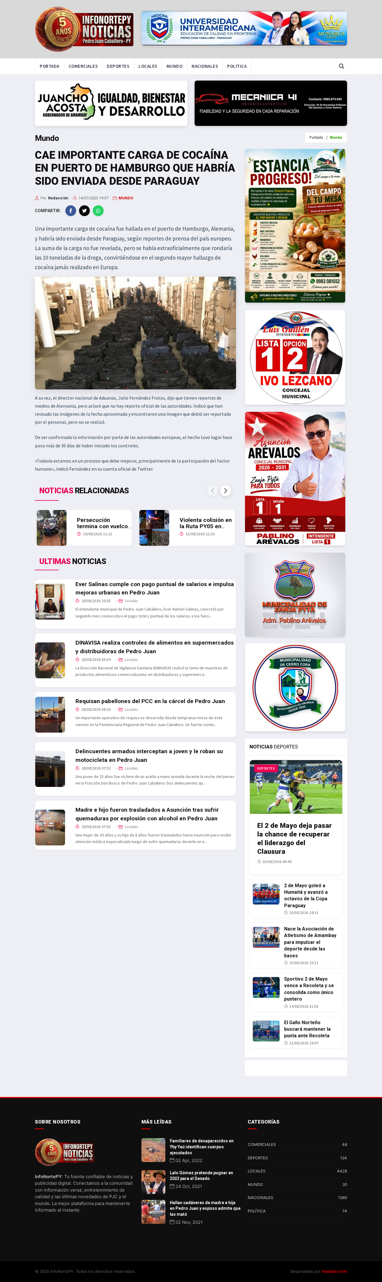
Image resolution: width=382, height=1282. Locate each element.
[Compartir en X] (84, 210)
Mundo (175, 66)
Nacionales (205, 66)
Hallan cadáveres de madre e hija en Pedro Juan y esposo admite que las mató (205, 1208)
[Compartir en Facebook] (70, 210)
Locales (147, 66)
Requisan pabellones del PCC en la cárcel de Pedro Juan (150, 701)
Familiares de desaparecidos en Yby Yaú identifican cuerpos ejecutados (202, 1146)
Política (237, 66)
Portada (49, 66)
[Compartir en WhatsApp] (98, 210)
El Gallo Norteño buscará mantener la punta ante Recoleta (307, 1029)
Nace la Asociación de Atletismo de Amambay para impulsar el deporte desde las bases (310, 942)
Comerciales (83, 66)
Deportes (118, 66)
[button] (226, 491)
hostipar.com (334, 1271)
